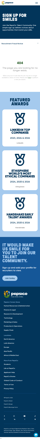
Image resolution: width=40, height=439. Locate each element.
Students (7, 364)
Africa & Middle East (11, 355)
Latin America (9, 343)
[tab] (20, 44)
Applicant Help (9, 372)
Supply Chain (8, 330)
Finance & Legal (10, 310)
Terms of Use (9, 384)
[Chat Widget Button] (36, 435)
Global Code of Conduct (13, 380)
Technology (8, 318)
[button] (20, 44)
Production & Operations (13, 326)
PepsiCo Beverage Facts (11, 407)
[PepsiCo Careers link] (7, 2)
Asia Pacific (8, 351)
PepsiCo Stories (9, 376)
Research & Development (13, 314)
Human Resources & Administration (17, 306)
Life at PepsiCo (9, 368)
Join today (10, 278)
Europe (6, 347)
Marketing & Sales (10, 322)
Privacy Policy (9, 388)
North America (9, 339)
